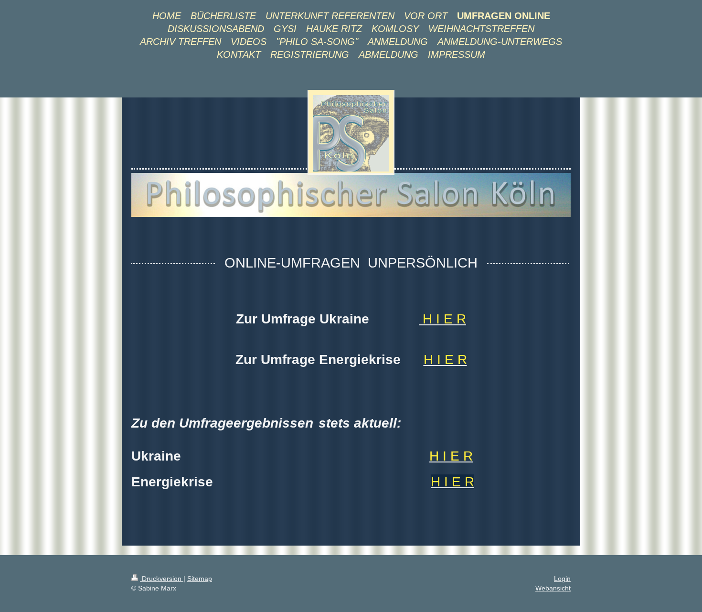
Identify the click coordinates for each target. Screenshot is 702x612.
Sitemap (199, 578)
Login (562, 578)
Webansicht (553, 588)
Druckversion (161, 578)
